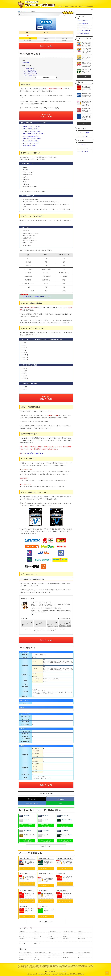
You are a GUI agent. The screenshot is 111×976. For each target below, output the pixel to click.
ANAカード (80, 931)
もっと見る (84, 76)
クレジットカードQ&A (82, 136)
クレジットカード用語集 (83, 132)
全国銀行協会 (80, 955)
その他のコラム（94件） (29, 145)
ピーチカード (36, 938)
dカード (50, 941)
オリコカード (51, 933)
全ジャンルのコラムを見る (46, 921)
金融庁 (49, 952)
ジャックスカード (37, 936)
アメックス (65, 957)
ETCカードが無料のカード (53, 626)
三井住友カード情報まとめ (83, 30)
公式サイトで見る (46, 46)
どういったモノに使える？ (29, 68)
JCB (49, 957)
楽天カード (36, 933)
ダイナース (80, 957)
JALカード (21, 933)
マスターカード (37, 957)
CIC (64, 955)
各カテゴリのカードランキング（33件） (34, 133)
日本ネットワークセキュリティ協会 (40, 955)
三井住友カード (22, 931)
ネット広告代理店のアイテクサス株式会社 (41, 965)
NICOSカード (80, 941)
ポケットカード (51, 938)
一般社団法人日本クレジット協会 (40, 952)
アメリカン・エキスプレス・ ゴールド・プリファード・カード (39, 630)
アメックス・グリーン (82, 144)
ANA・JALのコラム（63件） (31, 136)
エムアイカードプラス (82, 151)
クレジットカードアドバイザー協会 (26, 955)
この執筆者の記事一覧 (64, 618)
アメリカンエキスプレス (68, 931)
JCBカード (36, 931)
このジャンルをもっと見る (27, 868)
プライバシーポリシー (64, 973)
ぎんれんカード (37, 959)
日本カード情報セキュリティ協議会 (55, 955)
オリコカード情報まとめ (83, 33)
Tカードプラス (22, 943)
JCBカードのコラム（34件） (31, 128)
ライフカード (66, 938)
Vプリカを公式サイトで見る (46, 115)
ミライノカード (81, 936)
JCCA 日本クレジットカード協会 (26, 952)
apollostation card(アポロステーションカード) (52, 630)
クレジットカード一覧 (32, 973)
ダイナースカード (52, 931)
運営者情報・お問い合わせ (44, 973)
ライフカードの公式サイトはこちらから (32, 453)
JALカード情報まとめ (82, 27)
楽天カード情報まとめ (82, 23)
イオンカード (66, 933)
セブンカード (66, 936)
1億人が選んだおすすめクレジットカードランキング (65, 626)
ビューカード (22, 938)
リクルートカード (81, 938)
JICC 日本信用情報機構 (68, 952)
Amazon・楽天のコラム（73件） (32, 126)
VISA (20, 957)
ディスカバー (22, 959)
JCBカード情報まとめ (82, 20)
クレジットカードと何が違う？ (30, 70)
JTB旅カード (65, 941)
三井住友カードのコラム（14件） (32, 131)
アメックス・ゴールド (82, 148)
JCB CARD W (62, 629)
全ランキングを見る (46, 846)
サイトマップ (54, 973)
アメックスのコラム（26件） (31, 141)
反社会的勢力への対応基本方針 (77, 973)
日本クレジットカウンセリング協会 (84, 952)
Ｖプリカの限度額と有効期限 (29, 72)
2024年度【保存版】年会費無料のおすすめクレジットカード (37, 296)
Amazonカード (22, 941)
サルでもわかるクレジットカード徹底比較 (57, 971)
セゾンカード (51, 936)
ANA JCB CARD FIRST (26, 629)
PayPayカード (37, 943)
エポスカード (80, 933)
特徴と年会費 (26, 62)
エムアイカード (22, 936)
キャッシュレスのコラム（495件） (32, 138)
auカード (36, 941)
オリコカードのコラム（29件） (31, 143)
